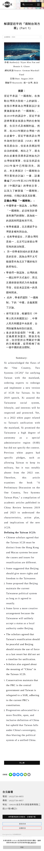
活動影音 (22, 828)
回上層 (22, 763)
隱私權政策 (32, 843)
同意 (22, 847)
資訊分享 (22, 824)
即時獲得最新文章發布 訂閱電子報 (22, 817)
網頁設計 (18, 834)
